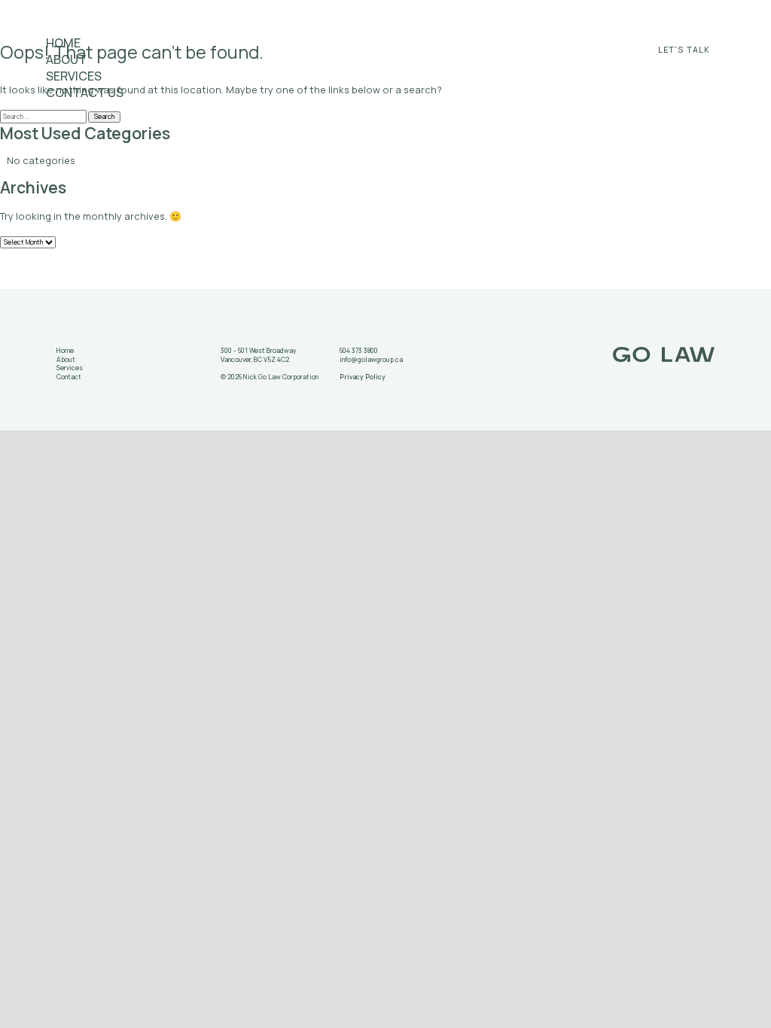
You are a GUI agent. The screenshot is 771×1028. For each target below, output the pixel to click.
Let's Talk (684, 49)
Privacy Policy (363, 377)
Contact (68, 377)
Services (74, 76)
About (66, 59)
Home (63, 43)
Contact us (84, 92)
